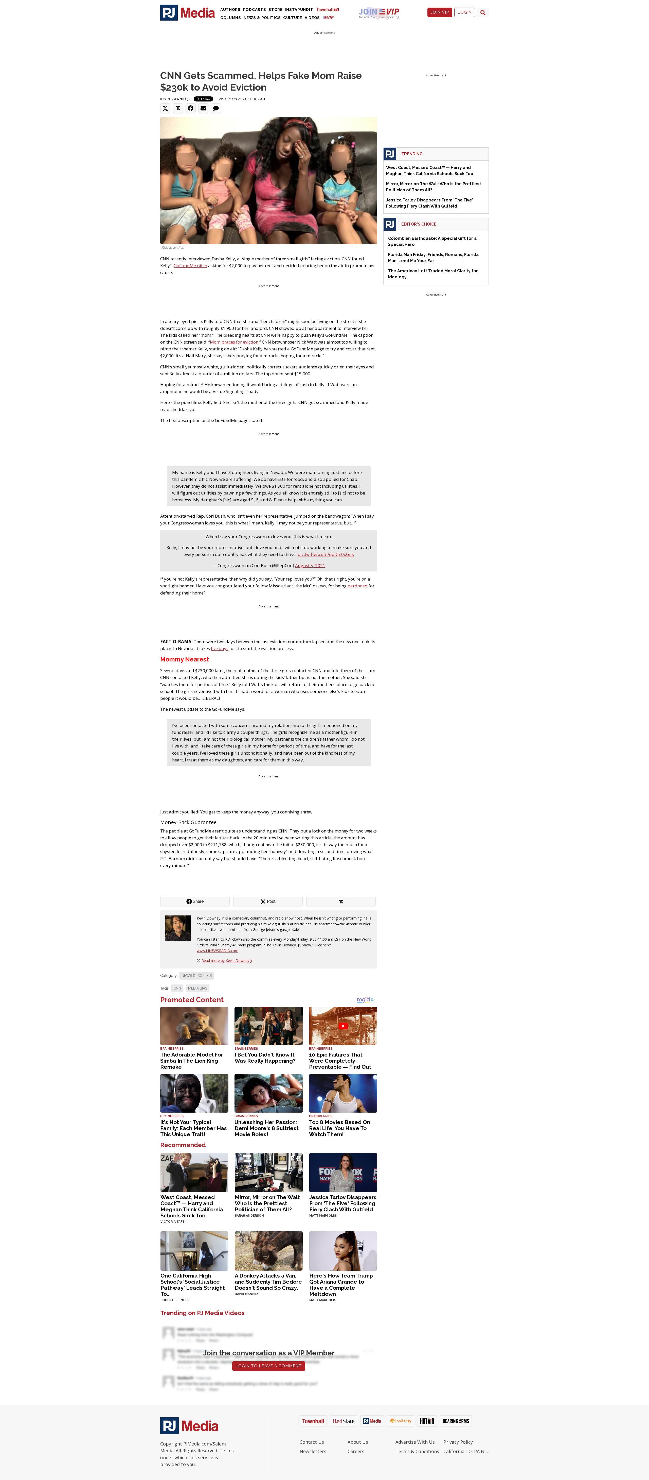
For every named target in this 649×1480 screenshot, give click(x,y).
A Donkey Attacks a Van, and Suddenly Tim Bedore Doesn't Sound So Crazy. (268, 1281)
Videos (312, 17)
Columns (230, 17)
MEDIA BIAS (197, 988)
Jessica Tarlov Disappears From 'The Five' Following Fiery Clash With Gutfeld (342, 1203)
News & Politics (262, 17)
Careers (356, 1451)
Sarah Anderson (249, 1215)
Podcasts (254, 9)
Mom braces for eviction (234, 342)
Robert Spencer (174, 1300)
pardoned (358, 586)
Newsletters (313, 1451)
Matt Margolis (322, 1215)
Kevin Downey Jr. (176, 99)
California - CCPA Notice (466, 1451)
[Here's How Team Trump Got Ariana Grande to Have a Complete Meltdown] (343, 1250)
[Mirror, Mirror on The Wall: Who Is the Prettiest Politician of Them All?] (268, 1172)
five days (219, 648)
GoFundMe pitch (190, 265)
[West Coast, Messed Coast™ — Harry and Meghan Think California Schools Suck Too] (194, 1172)
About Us (358, 1442)
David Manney (247, 1294)
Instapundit (299, 9)
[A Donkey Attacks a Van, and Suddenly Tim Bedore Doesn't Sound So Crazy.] (268, 1250)
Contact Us (312, 1442)
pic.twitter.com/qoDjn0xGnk (326, 554)
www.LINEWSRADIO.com (217, 950)
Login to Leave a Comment (269, 1366)
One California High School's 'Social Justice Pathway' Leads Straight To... (192, 1284)
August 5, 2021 (310, 565)
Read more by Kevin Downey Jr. (227, 960)
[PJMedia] (187, 12)
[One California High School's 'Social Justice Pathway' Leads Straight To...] (194, 1250)
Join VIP (440, 12)
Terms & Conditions (417, 1451)
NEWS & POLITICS (197, 976)
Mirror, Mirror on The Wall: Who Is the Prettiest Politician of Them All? (267, 1203)
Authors (230, 9)
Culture (292, 17)
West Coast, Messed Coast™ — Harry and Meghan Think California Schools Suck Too (191, 1206)
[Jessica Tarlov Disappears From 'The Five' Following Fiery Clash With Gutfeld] (343, 1172)
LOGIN (465, 12)
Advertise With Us (415, 1442)
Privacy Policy (458, 1442)
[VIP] (328, 17)
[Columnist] (180, 927)
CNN (177, 988)
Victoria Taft (172, 1221)
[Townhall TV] (329, 9)
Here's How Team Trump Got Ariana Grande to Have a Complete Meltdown (341, 1284)
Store (275, 9)
